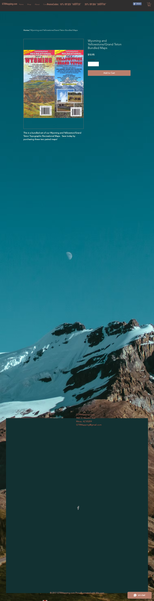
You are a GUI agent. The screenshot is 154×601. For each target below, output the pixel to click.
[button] (149, 4)
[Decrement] (89, 64)
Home (26, 30)
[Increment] (97, 64)
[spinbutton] (93, 64)
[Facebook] (78, 507)
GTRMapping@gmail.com (89, 424)
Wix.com (100, 593)
